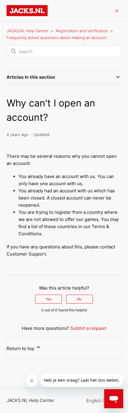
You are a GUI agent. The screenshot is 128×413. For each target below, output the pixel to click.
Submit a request (88, 328)
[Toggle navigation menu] (117, 10)
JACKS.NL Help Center (28, 30)
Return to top (21, 348)
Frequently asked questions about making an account (57, 37)
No (79, 299)
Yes (48, 299)
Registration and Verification (82, 30)
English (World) (102, 400)
